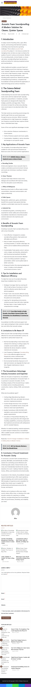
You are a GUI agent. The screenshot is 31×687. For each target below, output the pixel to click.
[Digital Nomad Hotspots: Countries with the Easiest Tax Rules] (5, 660)
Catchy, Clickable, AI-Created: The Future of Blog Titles (7, 558)
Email (3, 599)
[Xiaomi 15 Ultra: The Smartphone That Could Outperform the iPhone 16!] (5, 633)
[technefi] (10, 2)
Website (3, 605)
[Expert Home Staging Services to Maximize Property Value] (5, 642)
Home (4, 18)
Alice (5, 33)
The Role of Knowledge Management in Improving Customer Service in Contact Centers (7, 541)
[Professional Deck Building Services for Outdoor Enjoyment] (5, 670)
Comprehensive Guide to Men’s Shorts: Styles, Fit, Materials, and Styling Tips (22, 540)
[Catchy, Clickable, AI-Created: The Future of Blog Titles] (8, 551)
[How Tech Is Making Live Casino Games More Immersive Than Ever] (5, 651)
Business (9, 18)
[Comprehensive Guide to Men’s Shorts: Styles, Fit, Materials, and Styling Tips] (23, 533)
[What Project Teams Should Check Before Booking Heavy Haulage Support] (23, 551)
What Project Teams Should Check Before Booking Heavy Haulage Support (23, 558)
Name (3, 593)
